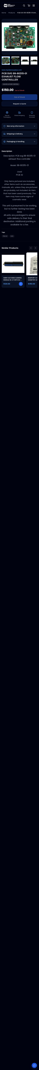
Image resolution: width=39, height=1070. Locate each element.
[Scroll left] (31, 248)
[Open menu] (34, 5)
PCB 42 (5, 236)
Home (4, 13)
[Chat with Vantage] (34, 1065)
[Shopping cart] (29, 5)
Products (12, 13)
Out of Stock (19, 97)
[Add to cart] (21, 284)
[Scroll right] (35, 248)
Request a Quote (19, 104)
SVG (12, 236)
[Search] (24, 6)
